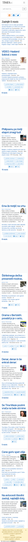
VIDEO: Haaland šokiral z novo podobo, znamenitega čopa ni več (14, 56)
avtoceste (20, 526)
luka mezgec (19, 161)
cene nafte (9, 482)
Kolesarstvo (8, 135)
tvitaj (18, 89)
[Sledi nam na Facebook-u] (14, 15)
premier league (9, 84)
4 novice (5, 352)
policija (11, 346)
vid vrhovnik (8, 236)
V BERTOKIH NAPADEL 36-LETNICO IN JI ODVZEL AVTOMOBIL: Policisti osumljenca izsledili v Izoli (13, 337)
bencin (7, 479)
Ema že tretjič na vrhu (13, 206)
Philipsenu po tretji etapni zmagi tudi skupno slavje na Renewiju (12, 134)
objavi (11, 89)
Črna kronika (8, 321)
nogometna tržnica (9, 392)
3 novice (5, 398)
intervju (15, 438)
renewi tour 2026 (10, 163)
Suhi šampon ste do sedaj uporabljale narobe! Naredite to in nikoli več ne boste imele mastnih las (13, 26)
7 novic (4, 308)
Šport (3, 58)
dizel (13, 479)
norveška (8, 87)
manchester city (18, 87)
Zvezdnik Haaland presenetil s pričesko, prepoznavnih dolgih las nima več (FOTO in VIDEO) (14, 78)
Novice (3, 282)
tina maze (7, 438)
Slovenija (8, 455)
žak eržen (20, 163)
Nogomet (7, 58)
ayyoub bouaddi (21, 392)
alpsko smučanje (9, 436)
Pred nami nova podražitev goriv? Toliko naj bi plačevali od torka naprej (13, 474)
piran (5, 346)
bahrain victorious (10, 158)
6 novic (4, 93)
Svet (7, 282)
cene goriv (21, 479)
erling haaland (19, 84)
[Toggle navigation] (24, 2)
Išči (24, 9)
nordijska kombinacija (9, 233)
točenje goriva (7, 484)
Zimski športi (8, 209)
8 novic (4, 239)
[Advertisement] (14, 111)
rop (17, 346)
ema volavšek (21, 233)
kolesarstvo (20, 158)
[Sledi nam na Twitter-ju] (18, 15)
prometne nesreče (10, 526)
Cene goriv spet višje (13, 452)
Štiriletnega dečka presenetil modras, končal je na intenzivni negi (14, 280)
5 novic (4, 445)
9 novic (4, 488)
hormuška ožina (19, 482)
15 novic (5, 170)
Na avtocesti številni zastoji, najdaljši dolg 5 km (13, 498)
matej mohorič (9, 161)
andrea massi (20, 436)
